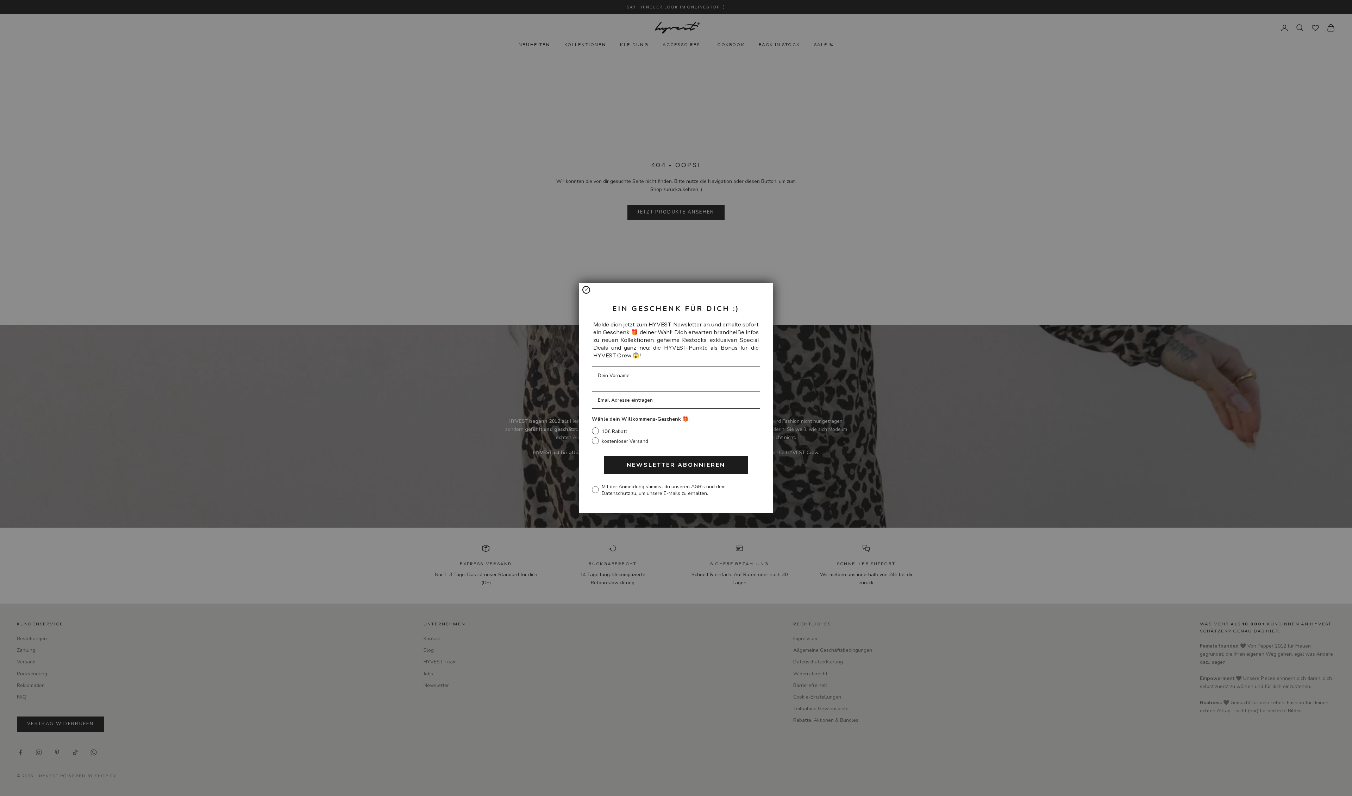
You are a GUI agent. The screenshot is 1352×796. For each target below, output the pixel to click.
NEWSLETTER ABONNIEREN (676, 465)
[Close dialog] (586, 289)
